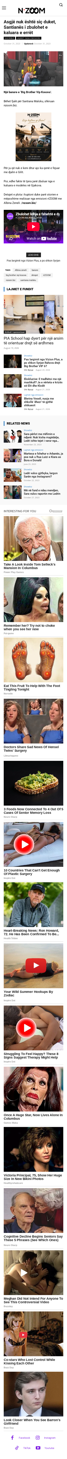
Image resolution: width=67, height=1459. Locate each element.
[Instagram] (38, 1438)
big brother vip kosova (16, 275)
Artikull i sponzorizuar (15, 332)
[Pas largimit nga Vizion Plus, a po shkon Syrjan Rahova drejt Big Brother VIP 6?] (13, 361)
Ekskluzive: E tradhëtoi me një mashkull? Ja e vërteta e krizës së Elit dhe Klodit (43, 382)
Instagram (49, 1437)
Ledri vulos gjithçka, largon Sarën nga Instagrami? (41, 475)
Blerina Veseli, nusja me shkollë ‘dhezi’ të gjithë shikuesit (39, 402)
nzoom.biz (10, 280)
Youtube (49, 1448)
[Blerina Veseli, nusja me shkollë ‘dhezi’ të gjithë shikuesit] (13, 400)
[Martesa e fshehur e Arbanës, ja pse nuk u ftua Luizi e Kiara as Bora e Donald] (13, 455)
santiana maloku (28, 280)
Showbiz (9, 38)
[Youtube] (38, 1448)
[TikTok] (17, 1448)
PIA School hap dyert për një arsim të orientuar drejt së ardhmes (33, 340)
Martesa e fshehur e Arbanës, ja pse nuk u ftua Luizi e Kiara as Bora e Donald (43, 457)
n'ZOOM (47, 275)
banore (35, 270)
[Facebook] (12, 1438)
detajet (34, 275)
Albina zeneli (21, 270)
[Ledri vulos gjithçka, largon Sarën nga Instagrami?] (13, 475)
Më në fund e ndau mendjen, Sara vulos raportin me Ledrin (42, 492)
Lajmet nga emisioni (28, 38)
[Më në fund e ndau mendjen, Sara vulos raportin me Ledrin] (13, 492)
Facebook (24, 1437)
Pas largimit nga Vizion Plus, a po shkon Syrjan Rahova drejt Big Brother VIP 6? (43, 363)
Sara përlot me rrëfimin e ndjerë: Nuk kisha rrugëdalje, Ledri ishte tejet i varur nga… (41, 437)
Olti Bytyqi (28, 370)
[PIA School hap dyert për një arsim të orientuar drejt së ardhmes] (33, 314)
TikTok (27, 1448)
